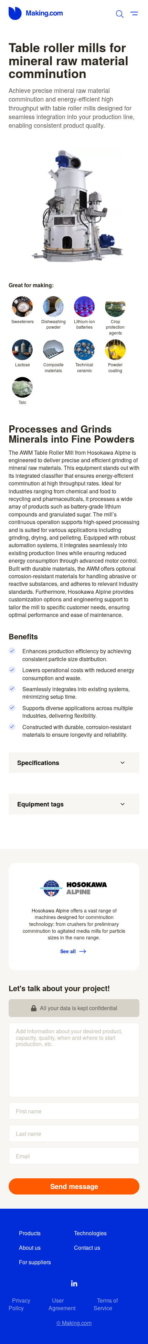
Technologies (90, 1233)
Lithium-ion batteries (84, 324)
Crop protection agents (115, 327)
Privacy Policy (19, 1304)
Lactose (22, 364)
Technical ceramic (84, 367)
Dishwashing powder (53, 324)
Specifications (38, 762)
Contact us (87, 1247)
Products (30, 1233)
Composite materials (53, 367)
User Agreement (62, 1304)
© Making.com (74, 1323)
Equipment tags (40, 804)
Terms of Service (106, 1304)
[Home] (36, 13)
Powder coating (115, 367)
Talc (22, 402)
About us (30, 1247)
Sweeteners (22, 321)
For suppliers (35, 1262)
